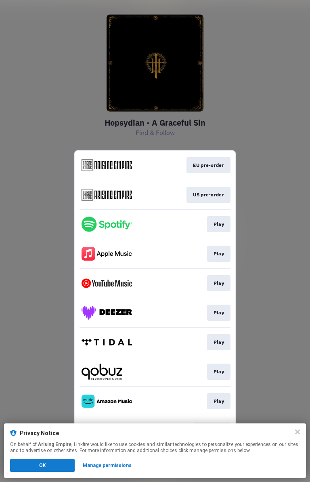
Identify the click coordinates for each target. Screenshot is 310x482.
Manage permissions (107, 465)
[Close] (297, 431)
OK (42, 465)
